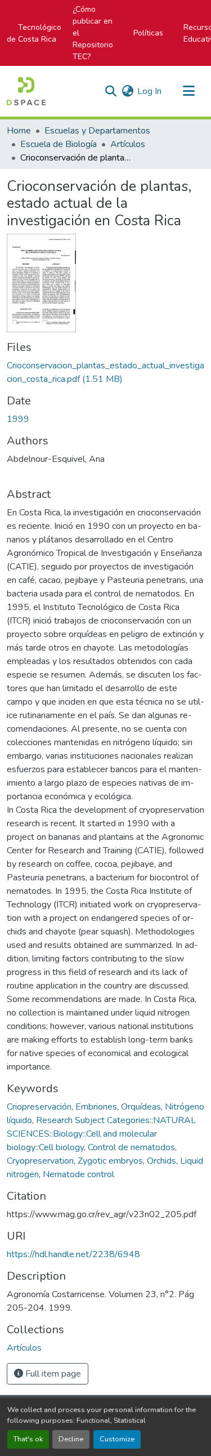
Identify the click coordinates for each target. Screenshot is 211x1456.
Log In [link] (149, 91)
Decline (71, 1439)
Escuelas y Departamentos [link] (97, 130)
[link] (105, 372)
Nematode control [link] (78, 1174)
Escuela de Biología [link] (58, 144)
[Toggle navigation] (188, 91)
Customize (117, 1439)
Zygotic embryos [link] (110, 1161)
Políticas (148, 33)
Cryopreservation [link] (40, 1161)
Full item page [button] (52, 1374)
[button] (26, 91)
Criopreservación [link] (39, 1107)
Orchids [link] (161, 1161)
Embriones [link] (96, 1107)
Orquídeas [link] (141, 1107)
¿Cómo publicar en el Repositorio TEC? (93, 33)
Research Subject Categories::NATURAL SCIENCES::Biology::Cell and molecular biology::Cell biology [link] (101, 1134)
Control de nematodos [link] (131, 1147)
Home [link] (19, 130)
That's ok (28, 1439)
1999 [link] (18, 419)
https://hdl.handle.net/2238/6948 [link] (73, 1254)
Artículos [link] (127, 144)
